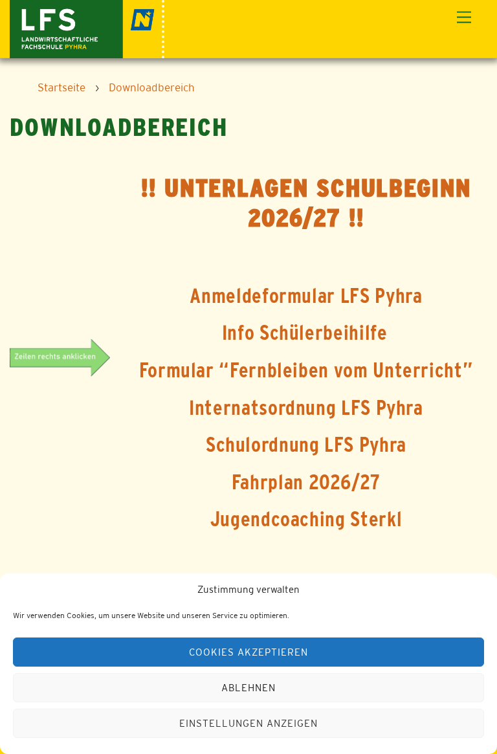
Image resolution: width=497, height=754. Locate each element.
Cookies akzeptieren (248, 652)
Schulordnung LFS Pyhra (306, 444)
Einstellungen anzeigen (248, 723)
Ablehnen (248, 687)
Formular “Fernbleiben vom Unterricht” (306, 370)
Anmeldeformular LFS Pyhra (306, 295)
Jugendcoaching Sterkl (306, 518)
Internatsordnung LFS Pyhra (306, 407)
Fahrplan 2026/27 (306, 482)
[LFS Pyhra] (87, 27)
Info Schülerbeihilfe (305, 332)
